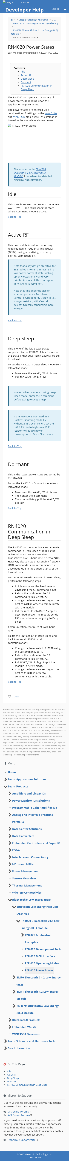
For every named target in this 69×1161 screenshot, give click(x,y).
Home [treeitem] (12, 772)
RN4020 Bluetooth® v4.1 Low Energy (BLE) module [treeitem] (40, 924)
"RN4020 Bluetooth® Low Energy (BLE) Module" (30, 172)
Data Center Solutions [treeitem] (27, 829)
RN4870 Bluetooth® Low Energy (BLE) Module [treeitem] (37, 1009)
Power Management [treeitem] (25, 871)
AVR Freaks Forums (18, 1115)
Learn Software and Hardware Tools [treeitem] (31, 1041)
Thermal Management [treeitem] (27, 885)
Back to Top (15, 216)
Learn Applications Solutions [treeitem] (27, 779)
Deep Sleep (27, 78)
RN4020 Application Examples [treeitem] (38, 938)
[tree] (34, 772)
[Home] (12, 19)
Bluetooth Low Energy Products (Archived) (35, 23)
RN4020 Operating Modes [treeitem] (42, 963)
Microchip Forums (18, 1111)
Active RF (26, 75)
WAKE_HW (51, 113)
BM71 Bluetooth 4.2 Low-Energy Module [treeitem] (37, 995)
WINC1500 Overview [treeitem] (26, 1034)
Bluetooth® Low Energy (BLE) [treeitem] (31, 899)
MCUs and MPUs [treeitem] (22, 864)
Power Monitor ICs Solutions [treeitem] (31, 800)
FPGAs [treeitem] (16, 850)
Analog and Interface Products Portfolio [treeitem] (32, 818)
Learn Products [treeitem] (18, 786)
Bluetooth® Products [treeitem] (26, 1020)
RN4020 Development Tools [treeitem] (43, 949)
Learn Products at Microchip (33, 19)
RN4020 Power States (24, 37)
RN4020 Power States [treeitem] (39, 970)
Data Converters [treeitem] (23, 836)
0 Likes (15, 696)
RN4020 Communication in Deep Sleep (27, 1084)
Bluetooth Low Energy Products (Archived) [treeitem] (37, 910)
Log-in (55, 8)
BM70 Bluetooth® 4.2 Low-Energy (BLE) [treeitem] (38, 981)
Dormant (26, 82)
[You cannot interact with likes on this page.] (9, 696)
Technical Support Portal (21, 1140)
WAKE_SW (19, 117)
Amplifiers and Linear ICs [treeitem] (29, 793)
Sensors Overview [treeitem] (24, 878)
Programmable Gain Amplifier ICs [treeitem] (34, 807)
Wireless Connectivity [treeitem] (27, 892)
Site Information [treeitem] (19, 1048)
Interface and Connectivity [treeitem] (30, 857)
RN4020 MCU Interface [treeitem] (40, 956)
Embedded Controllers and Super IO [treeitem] (36, 843)
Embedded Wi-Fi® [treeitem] (24, 1027)
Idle (23, 71)
